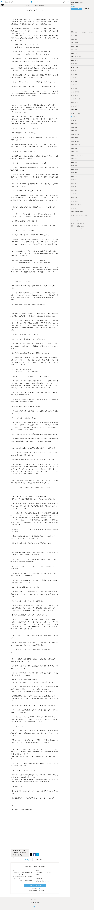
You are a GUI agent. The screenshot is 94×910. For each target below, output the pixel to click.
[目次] (68, 2)
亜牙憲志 (73, 4)
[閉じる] (27, 850)
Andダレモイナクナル (77, 2)
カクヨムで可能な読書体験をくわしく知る (34, 890)
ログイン (40, 888)
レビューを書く (76, 8)
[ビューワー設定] (64, 2)
